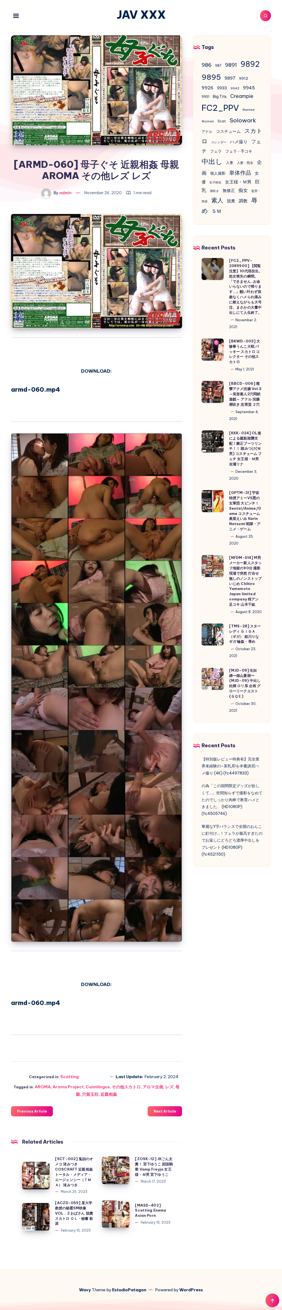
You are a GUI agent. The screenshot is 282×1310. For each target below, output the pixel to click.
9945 (249, 87)
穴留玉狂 (90, 1094)
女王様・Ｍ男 (238, 182)
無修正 (229, 190)
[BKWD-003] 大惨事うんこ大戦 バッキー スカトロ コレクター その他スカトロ (244, 351)
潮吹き (214, 191)
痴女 (243, 190)
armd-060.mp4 (35, 389)
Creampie (241, 96)
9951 (205, 97)
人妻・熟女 (245, 163)
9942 (235, 88)
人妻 (229, 162)
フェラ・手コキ (238, 151)
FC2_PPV (220, 108)
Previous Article (32, 1111)
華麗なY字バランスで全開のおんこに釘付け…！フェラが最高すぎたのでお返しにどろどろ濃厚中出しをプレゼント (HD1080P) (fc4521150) (232, 840)
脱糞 (231, 201)
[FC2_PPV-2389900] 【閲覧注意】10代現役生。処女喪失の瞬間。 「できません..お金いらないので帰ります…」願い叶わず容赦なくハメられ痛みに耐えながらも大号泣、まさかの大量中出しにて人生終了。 (245, 286)
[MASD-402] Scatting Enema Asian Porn (150, 1210)
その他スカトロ (126, 1086)
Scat (222, 121)
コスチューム (228, 131)
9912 (243, 78)
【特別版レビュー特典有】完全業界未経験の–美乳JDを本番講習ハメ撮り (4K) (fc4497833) (230, 766)
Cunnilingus (98, 1086)
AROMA (43, 1086)
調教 (243, 201)
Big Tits (220, 96)
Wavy (85, 1289)
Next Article (165, 1111)
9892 (250, 64)
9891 (231, 65)
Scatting (69, 1076)
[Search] (265, 15)
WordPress (191, 1289)
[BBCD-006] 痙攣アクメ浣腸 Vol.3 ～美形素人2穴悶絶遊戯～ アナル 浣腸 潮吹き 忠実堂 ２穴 (245, 393)
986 (207, 65)
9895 (211, 77)
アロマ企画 (153, 1086)
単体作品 (240, 172)
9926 (207, 87)
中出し (212, 161)
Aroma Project (68, 1086)
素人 (217, 200)
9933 (222, 88)
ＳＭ (216, 211)
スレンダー (218, 142)
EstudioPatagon (129, 1289)
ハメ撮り (239, 141)
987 (218, 66)
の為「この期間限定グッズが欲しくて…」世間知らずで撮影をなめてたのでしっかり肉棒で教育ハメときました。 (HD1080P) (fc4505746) (232, 799)
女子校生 (215, 182)
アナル (207, 131)
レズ (169, 1086)
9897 (229, 78)
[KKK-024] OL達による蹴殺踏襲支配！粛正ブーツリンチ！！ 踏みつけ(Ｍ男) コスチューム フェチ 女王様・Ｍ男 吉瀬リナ (245, 448)
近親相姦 (109, 1094)
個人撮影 (218, 173)
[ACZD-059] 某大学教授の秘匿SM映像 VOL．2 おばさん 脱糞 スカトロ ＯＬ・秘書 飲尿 (74, 1213)
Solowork (242, 120)
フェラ (216, 151)
